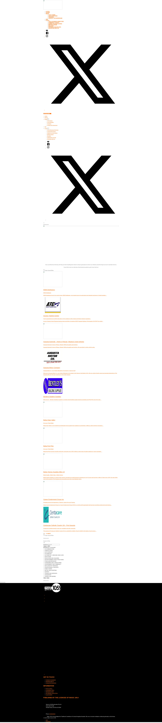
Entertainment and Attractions (54, 559)
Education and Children (52, 558)
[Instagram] (47, 36)
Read (47, 13)
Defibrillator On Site (54, 27)
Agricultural (49, 550)
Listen (48, 11)
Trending (51, 17)
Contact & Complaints (51, 680)
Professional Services (51, 567)
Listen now (46, 113)
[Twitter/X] (82, 110)
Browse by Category (49, 547)
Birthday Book (52, 24)
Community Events (53, 22)
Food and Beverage (50, 561)
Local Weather (52, 15)
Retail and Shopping (51, 570)
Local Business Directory (56, 21)
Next (49, 533)
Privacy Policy (49, 688)
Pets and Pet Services (51, 565)
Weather (51, 25)
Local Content (49, 694)
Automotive (48, 553)
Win (47, 19)
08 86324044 (52, 714)
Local (47, 20)
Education (48, 556)
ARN (47, 720)
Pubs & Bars (48, 568)
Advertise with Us (53, 28)
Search (45, 544)
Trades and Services (51, 573)
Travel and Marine (50, 576)
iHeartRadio (48, 721)
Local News (51, 14)
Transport (48, 574)
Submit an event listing (55, 23)
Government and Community (53, 564)
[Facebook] (47, 34)
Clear (49, 546)
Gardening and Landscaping (53, 562)
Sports (47, 571)
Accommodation (49, 549)
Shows (48, 12)
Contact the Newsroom (55, 18)
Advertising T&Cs (50, 691)
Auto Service (49, 552)
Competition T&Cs (50, 690)
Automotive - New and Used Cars (54, 555)
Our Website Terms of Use (52, 693)
